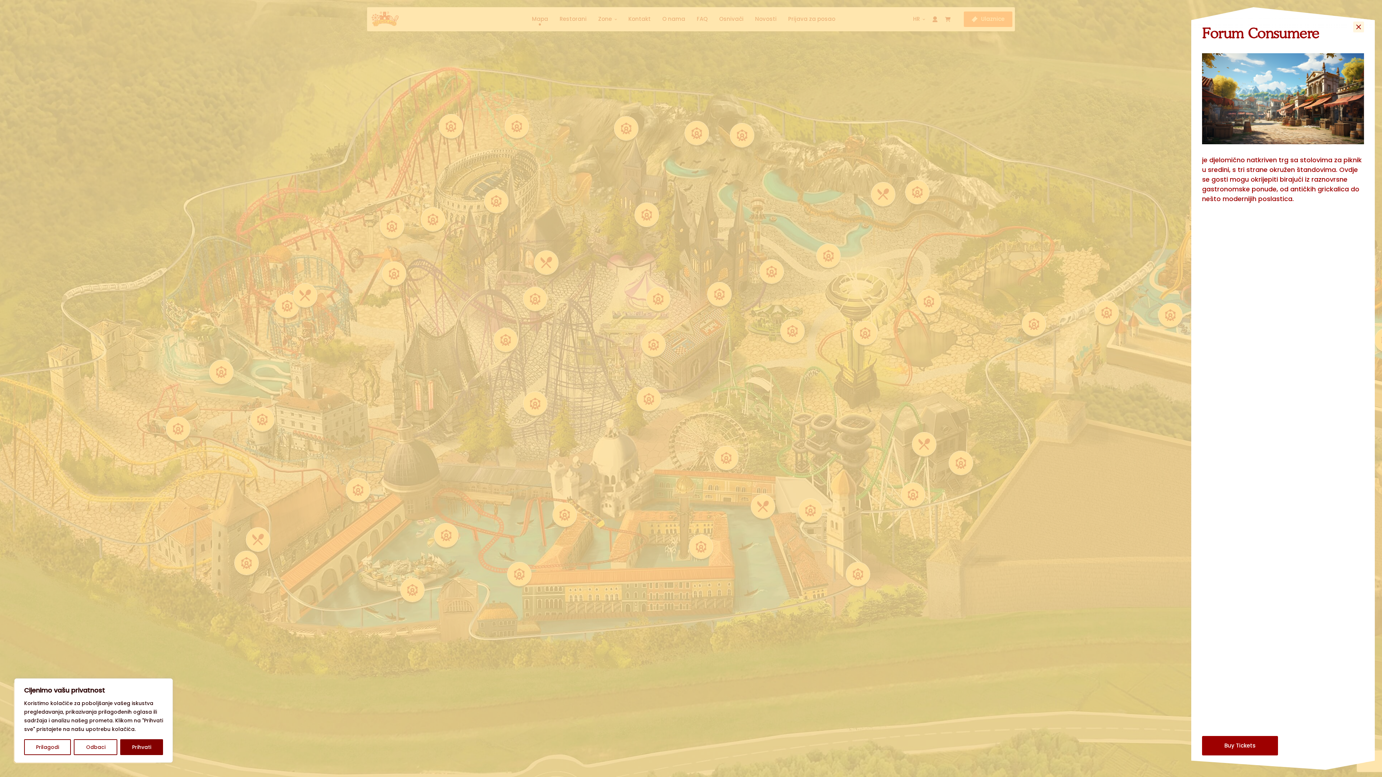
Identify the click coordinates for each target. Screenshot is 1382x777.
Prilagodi (47, 747)
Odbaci (95, 747)
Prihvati (141, 747)
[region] (93, 720)
